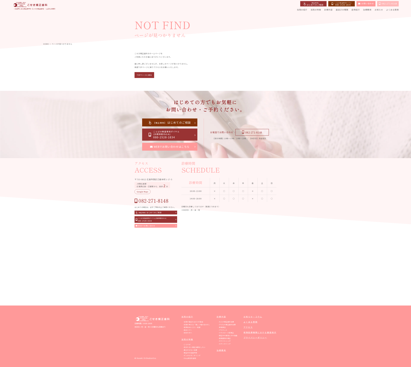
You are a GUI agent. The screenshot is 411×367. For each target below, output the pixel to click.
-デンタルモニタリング (192, 355)
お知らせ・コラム (252, 316)
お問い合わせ (367, 3)
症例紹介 (355, 9)
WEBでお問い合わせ (146, 225)
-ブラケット (222, 330)
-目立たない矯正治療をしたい (194, 347)
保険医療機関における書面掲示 (259, 332)
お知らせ (379, 9)
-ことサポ (187, 344)
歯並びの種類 (342, 9)
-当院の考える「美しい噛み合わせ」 (197, 325)
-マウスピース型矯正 (226, 333)
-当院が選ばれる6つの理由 (193, 322)
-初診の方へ (187, 333)
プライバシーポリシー (255, 337)
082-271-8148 (253, 132)
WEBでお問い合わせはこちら (172, 146)
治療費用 (367, 9)
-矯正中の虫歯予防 (190, 353)
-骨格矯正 (222, 327)
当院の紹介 (302, 9)
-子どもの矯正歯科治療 (227, 325)
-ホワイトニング (224, 341)
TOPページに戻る (144, 75)
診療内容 (328, 9)
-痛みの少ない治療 (190, 350)
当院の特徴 (316, 9)
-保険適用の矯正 (224, 338)
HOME (46, 44)
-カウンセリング (224, 344)
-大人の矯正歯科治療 (226, 322)
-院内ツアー (187, 330)
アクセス (248, 327)
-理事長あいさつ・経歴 (192, 327)
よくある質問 (392, 9)
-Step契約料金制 (189, 358)
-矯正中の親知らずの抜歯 (227, 335)
